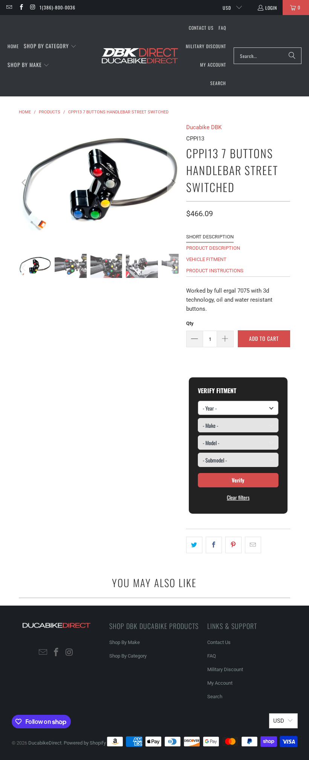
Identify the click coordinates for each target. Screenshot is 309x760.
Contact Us (219, 642)
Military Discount (225, 669)
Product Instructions (214, 270)
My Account (220, 683)
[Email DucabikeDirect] (9, 7)
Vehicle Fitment (206, 259)
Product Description (213, 248)
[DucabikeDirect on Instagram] (32, 7)
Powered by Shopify (85, 743)
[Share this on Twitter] (194, 545)
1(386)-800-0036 (57, 7)
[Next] (173, 183)
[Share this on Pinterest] (233, 545)
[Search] (292, 55)
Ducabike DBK (204, 127)
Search (214, 696)
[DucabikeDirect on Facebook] (20, 7)
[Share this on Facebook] (214, 545)
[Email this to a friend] (253, 545)
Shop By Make (124, 642)
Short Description (210, 237)
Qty (190, 323)
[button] (50, 46)
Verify (238, 480)
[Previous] (24, 183)
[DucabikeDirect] (139, 56)
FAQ (211, 656)
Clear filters (238, 497)
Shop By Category (128, 656)
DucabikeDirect (44, 743)
